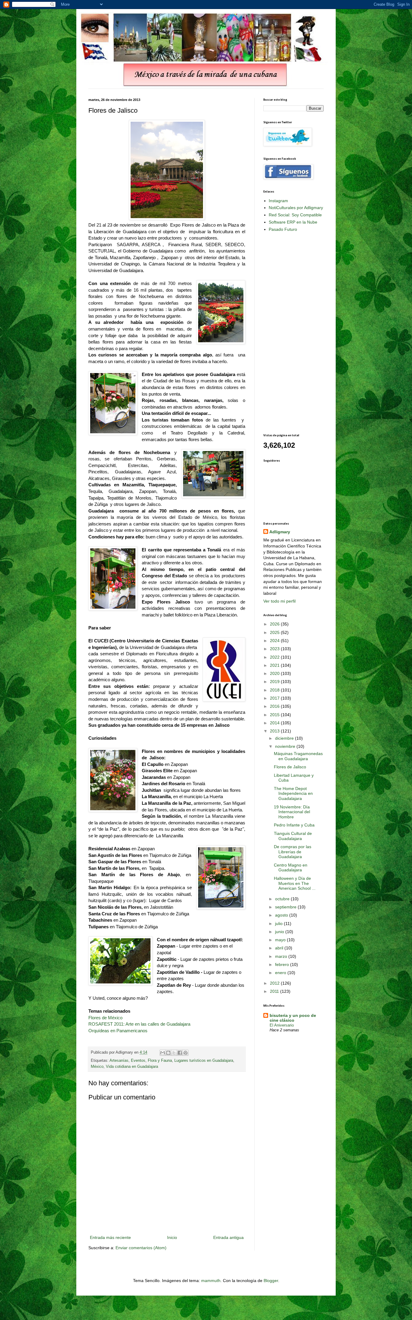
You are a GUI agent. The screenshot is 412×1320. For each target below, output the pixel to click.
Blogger (271, 1280)
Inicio (172, 1237)
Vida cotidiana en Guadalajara (132, 1066)
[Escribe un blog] (168, 1053)
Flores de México (105, 1017)
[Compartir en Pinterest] (185, 1053)
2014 (275, 722)
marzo (281, 956)
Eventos (138, 1060)
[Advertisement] (287, 332)
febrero (282, 964)
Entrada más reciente (110, 1237)
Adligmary (279, 531)
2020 (275, 673)
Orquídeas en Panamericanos (117, 1030)
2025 (275, 632)
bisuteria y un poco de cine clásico (293, 1018)
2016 (275, 706)
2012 (275, 983)
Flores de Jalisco (290, 766)
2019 (275, 681)
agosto (282, 915)
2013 (275, 731)
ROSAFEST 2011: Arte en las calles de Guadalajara (139, 1024)
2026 (275, 624)
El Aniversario (282, 1025)
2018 (275, 690)
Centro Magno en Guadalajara (290, 868)
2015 (275, 714)
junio (280, 931)
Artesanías (118, 1060)
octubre (283, 898)
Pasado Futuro (283, 229)
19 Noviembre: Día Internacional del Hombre (292, 812)
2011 (275, 991)
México (97, 1066)
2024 (275, 640)
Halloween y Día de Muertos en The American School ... (294, 883)
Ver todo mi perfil (279, 601)
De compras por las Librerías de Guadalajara (292, 851)
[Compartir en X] (174, 1053)
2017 (275, 698)
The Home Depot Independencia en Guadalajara (293, 793)
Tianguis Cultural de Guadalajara (293, 836)
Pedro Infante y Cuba (294, 825)
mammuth (210, 1280)
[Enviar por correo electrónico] (163, 1053)
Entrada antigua (228, 1237)
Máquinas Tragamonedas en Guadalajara (298, 756)
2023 (275, 648)
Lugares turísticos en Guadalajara (203, 1060)
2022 (275, 657)
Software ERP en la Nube (293, 222)
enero (281, 972)
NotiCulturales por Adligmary (296, 207)
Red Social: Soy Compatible (295, 214)
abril (279, 947)
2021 (275, 665)
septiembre (286, 907)
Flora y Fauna (160, 1060)
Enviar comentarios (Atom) (141, 1247)
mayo (281, 939)
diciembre (285, 738)
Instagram (278, 200)
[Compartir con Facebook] (180, 1053)
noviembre (285, 746)
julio (279, 923)
